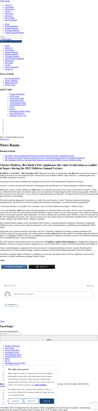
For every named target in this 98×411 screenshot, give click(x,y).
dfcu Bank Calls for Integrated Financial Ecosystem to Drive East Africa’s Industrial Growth (39, 156)
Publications (9, 9)
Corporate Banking (12, 30)
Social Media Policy (17, 113)
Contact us (9, 16)
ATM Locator (10, 85)
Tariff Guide (14, 96)
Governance (9, 7)
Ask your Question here (9, 331)
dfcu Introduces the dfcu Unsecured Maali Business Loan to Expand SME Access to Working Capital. (43, 160)
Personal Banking (11, 26)
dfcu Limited (9, 18)
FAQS (12, 107)
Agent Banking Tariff (18, 103)
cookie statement (40, 385)
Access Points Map (17, 98)
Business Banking (11, 28)
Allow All (47, 401)
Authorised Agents (17, 101)
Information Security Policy (20, 111)
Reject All (31, 401)
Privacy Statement (11, 67)
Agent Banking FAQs (18, 105)
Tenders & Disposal (17, 94)
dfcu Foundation (11, 20)
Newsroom (9, 14)
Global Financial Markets (14, 33)
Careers (8, 11)
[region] (31, 385)
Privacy (12, 109)
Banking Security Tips (18, 115)
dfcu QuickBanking (12, 78)
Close (2, 321)
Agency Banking (11, 81)
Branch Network (11, 83)
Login (91, 286)
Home (7, 24)
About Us (8, 5)
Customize (15, 401)
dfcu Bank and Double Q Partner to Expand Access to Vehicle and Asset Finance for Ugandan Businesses (45, 158)
